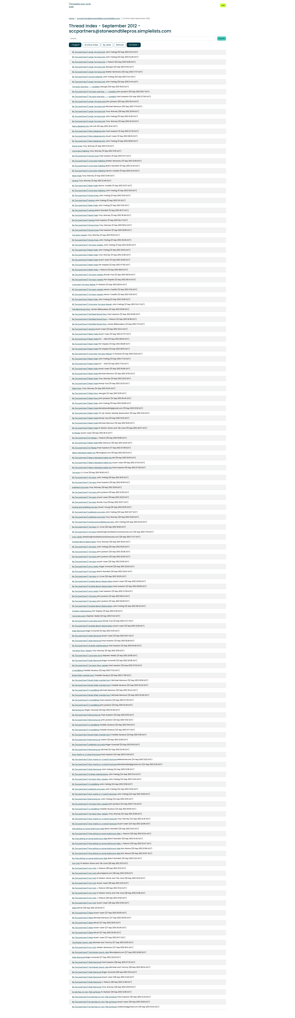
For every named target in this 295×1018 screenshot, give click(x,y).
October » (134, 44)
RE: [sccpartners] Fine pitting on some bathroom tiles (96, 848)
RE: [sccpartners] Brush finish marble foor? (91, 734)
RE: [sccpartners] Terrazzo (84, 477)
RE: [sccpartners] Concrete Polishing (88, 170)
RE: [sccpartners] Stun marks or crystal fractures (94, 794)
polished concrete (80, 487)
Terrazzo (76, 472)
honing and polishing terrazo (85, 507)
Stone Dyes (77, 146)
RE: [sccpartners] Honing (83, 200)
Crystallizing (77, 670)
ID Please (76, 433)
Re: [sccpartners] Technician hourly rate (90, 952)
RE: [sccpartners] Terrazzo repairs (87, 245)
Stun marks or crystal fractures (86, 754)
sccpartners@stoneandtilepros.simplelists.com (98, 18)
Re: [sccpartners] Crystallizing (85, 690)
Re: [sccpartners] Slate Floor (85, 393)
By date (107, 44)
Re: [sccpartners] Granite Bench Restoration (92, 581)
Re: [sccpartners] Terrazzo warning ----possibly (94, 91)
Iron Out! (76, 863)
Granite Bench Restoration (84, 541)
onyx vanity (77, 537)
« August (75, 44)
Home (71, 18)
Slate (74, 908)
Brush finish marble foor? (83, 675)
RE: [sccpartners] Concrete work (87, 655)
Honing (75, 180)
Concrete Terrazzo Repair (84, 284)
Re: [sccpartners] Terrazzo (84, 482)
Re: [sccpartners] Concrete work (87, 621)
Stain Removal (78, 631)
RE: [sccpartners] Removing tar (86, 799)
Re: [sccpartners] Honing (83, 210)
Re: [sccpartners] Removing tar (86, 715)
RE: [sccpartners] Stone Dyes (85, 195)
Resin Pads (77, 175)
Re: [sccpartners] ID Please (84, 438)
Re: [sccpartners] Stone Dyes (85, 156)
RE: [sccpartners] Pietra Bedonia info (88, 141)
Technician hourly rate (82, 942)
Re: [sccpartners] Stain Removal (86, 635)
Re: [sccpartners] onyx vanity (85, 566)
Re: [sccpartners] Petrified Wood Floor (89, 314)
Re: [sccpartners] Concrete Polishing (88, 161)
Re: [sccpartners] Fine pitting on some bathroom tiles (96, 833)
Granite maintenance (82, 611)
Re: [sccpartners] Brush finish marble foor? (91, 680)
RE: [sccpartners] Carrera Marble (87, 76)
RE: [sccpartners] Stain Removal (86, 769)
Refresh (120, 44)
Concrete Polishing (80, 151)
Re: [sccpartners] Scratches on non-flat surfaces (94, 997)
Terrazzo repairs (79, 235)
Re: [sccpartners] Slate (82, 912)
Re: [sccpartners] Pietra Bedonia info (88, 131)
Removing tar (78, 710)
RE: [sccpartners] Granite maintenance (90, 774)
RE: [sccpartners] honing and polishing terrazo (93, 522)
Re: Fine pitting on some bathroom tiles (89, 838)
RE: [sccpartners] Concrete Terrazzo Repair (92, 304)
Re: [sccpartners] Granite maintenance (90, 645)
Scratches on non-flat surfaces (86, 992)
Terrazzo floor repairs (82, 650)
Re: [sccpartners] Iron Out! (84, 868)
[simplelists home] (80, 5)
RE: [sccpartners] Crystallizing (85, 724)
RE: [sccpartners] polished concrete (88, 512)
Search (221, 38)
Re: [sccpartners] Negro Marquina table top (92, 457)
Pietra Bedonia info (80, 126)
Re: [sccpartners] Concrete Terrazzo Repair (92, 353)
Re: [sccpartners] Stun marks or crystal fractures (94, 759)
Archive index (91, 44)
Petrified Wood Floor (81, 309)
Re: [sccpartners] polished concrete (88, 517)
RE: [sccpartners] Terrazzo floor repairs (90, 779)
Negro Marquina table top (83, 452)
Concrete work (79, 616)
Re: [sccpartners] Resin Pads (85, 215)
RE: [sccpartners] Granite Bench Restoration (92, 606)
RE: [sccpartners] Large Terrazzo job (88, 52)
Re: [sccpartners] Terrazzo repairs (87, 274)
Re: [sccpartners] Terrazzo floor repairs (90, 665)
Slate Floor (77, 388)
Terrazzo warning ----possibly (86, 86)
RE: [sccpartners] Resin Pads (85, 185)
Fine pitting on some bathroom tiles (88, 828)
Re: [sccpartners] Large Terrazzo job (88, 62)
